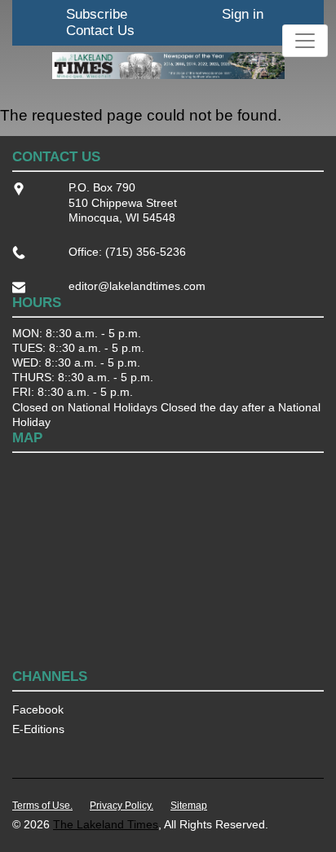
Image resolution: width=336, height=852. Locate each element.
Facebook (38, 709)
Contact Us (100, 30)
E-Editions (38, 729)
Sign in (242, 14)
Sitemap (188, 805)
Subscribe (96, 14)
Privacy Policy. (121, 805)
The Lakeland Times (105, 824)
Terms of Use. (42, 805)
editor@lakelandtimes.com (137, 285)
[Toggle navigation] (305, 40)
